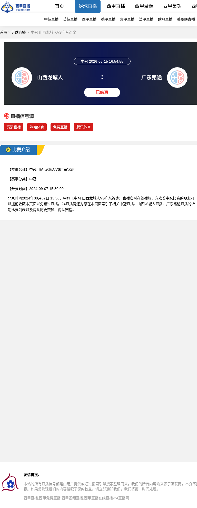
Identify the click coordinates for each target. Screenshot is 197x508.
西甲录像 (144, 6)
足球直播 (87, 6)
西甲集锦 (172, 6)
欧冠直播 (165, 19)
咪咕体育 (37, 127)
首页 (59, 6)
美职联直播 (186, 19)
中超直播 (51, 19)
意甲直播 (127, 19)
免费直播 (60, 127)
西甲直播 (116, 6)
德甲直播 (108, 19)
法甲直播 (146, 19)
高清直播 (13, 127)
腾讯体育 (83, 127)
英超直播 (70, 19)
